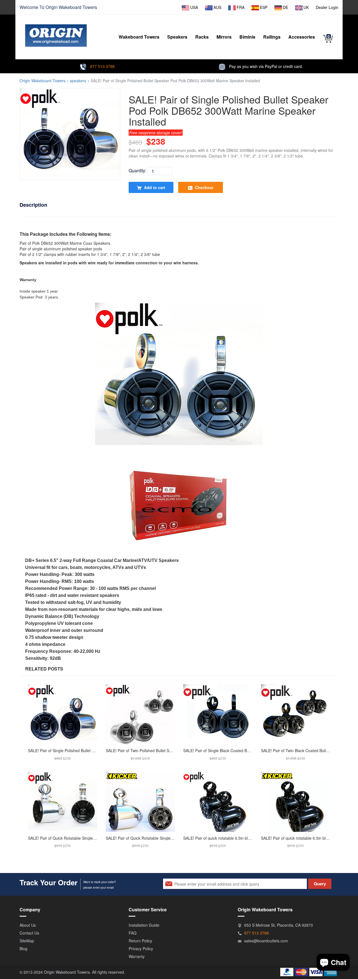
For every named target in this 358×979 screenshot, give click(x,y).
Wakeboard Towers (78, 7)
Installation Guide (144, 925)
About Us (28, 925)
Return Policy (140, 940)
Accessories (301, 37)
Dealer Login (327, 7)
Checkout (203, 187)
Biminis (247, 37)
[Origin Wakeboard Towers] (56, 31)
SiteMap (27, 940)
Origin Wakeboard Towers (42, 80)
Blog (23, 948)
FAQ (132, 933)
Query (320, 884)
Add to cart (154, 187)
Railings (272, 37)
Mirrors (224, 37)
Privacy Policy (141, 948)
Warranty (137, 956)
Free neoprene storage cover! (155, 132)
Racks (202, 37)
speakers (78, 80)
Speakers (177, 37)
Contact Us (29, 933)
